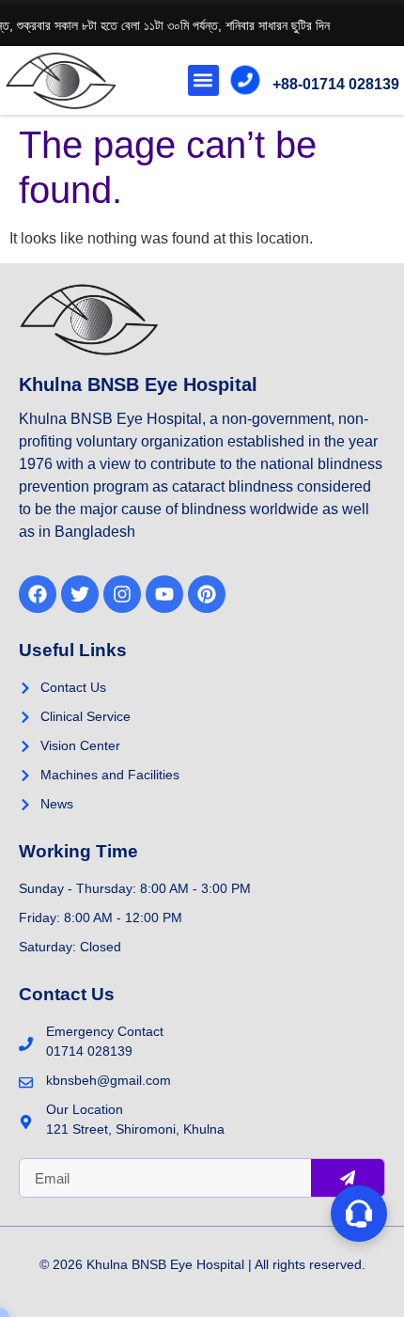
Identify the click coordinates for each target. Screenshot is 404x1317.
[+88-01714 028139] (245, 80)
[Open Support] (359, 1213)
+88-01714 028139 (335, 84)
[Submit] (347, 1178)
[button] (203, 80)
